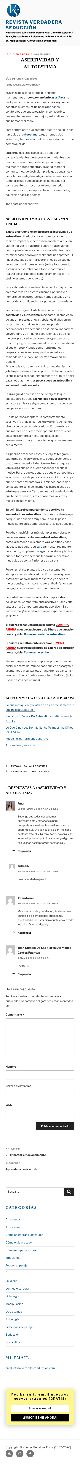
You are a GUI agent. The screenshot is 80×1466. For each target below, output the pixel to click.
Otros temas (14, 1311)
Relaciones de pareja (19, 1327)
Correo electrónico (18, 1086)
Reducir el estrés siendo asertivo (27, 738)
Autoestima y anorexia (20, 745)
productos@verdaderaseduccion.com (30, 1368)
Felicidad (11, 1281)
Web (9, 1105)
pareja (40, 546)
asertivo (57, 97)
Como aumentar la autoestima (44, 634)
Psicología (12, 1319)
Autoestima (38, 766)
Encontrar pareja (16, 1265)
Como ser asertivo (36, 652)
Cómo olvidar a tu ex (19, 1242)
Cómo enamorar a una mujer (24, 1235)
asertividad (20, 771)
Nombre (11, 1066)
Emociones (13, 1257)
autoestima (30, 134)
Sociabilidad (14, 1342)
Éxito (9, 1273)
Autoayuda (19, 766)
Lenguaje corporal (17, 1288)
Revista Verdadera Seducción (34, 24)
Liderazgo (12, 1296)
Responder (24, 851)
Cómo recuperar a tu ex (21, 1250)
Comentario (15, 1014)
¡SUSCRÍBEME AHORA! (40, 1417)
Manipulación (14, 1304)
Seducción (13, 1334)
